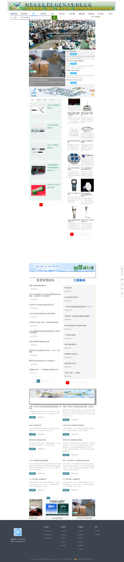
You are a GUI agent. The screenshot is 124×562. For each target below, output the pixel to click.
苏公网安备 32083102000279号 (85, 559)
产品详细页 (24, 14)
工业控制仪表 (47, 531)
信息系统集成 (47, 538)
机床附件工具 (47, 534)
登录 (92, 16)
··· (71, 498)
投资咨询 (91, 14)
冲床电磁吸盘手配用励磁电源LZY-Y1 (52, 167)
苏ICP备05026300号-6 (67, 559)
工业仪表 (63, 531)
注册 (95, 16)
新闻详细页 (14, 14)
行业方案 (72, 14)
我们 (96, 527)
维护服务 (97, 534)
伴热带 (63, 542)
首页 (33, 13)
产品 (52, 14)
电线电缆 (63, 545)
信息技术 (63, 538)
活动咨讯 (43, 14)
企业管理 (80, 531)
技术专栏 (62, 14)
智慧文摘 (82, 14)
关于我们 (101, 14)
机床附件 (63, 534)
